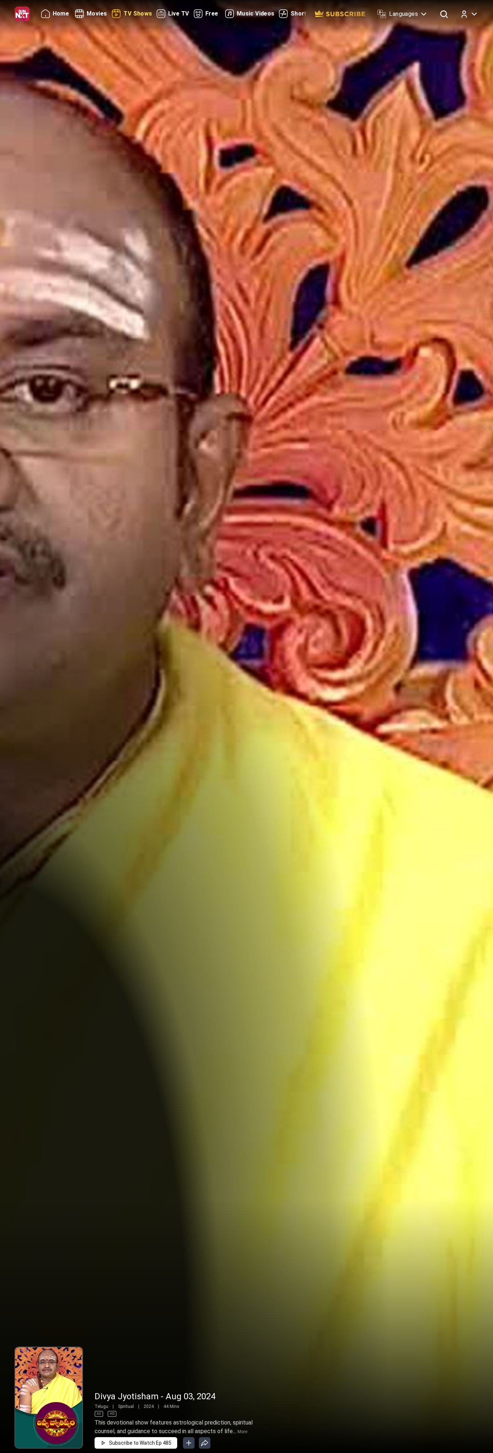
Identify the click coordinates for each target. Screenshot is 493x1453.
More (242, 1431)
